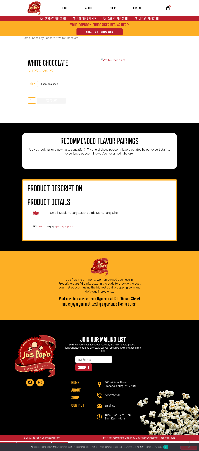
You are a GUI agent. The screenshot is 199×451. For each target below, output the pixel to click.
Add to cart (51, 100)
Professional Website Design (117, 437)
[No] (188, 448)
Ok (166, 447)
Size (32, 84)
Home (65, 8)
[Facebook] (30, 382)
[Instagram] (40, 382)
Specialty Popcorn (43, 38)
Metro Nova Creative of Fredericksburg (155, 437)
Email (79, 353)
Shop (112, 8)
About (88, 8)
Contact (138, 8)
